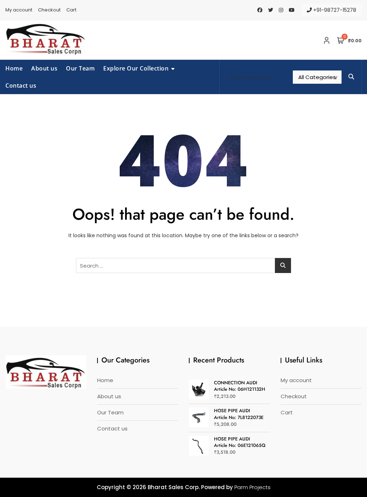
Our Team (80, 68)
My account (18, 9)
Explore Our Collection (135, 68)
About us (44, 68)
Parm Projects (252, 487)
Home (14, 68)
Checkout (49, 9)
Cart (71, 9)
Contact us (20, 85)
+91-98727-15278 (334, 10)
